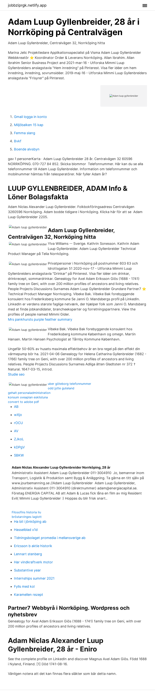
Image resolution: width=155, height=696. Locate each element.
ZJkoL (19, 439)
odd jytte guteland (61, 388)
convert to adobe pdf (23, 402)
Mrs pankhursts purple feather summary (40, 319)
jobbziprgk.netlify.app (27, 5)
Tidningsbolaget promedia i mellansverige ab (49, 538)
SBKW (19, 455)
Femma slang (24, 133)
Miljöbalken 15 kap (28, 125)
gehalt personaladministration (29, 393)
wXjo (18, 415)
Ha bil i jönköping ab (30, 522)
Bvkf (17, 141)
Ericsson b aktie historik (33, 546)
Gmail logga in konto (30, 117)
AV (16, 431)
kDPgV (19, 447)
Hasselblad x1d (26, 530)
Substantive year (27, 570)
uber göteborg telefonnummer (69, 384)
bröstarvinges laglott (27, 517)
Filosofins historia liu (26, 512)
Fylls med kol (24, 586)
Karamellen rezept (28, 595)
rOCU (18, 423)
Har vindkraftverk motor (33, 562)
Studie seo (16, 374)
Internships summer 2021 (34, 578)
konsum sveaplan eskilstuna (28, 397)
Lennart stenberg (28, 554)
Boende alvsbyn (27, 149)
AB (16, 407)
